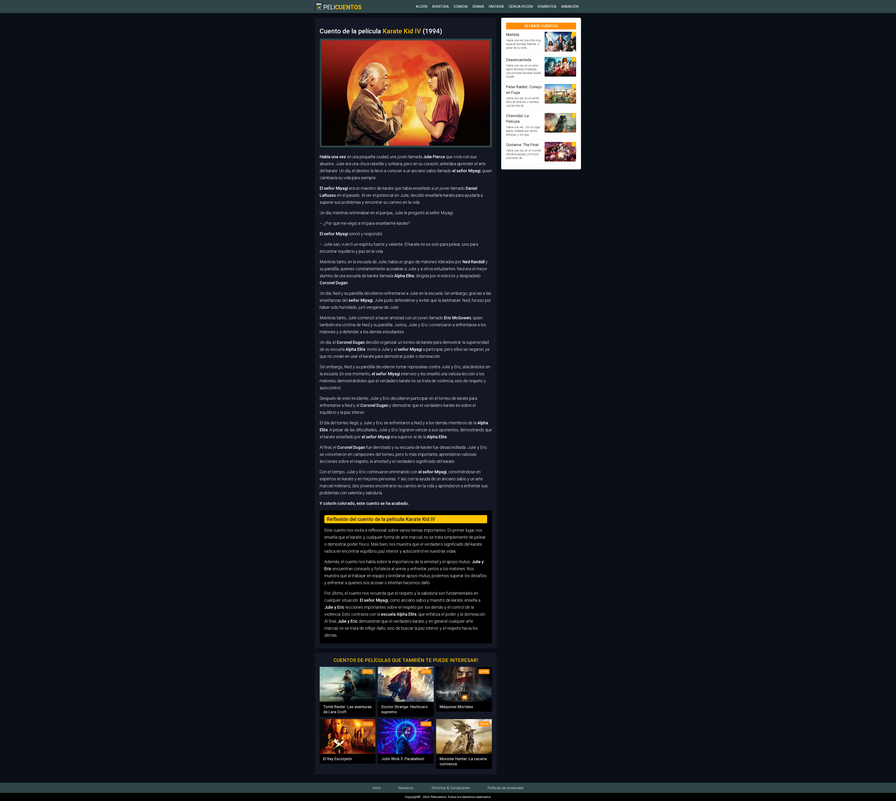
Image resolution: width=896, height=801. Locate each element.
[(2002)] (347, 752)
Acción (421, 6)
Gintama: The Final (522, 144)
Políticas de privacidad (505, 788)
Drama (478, 6)
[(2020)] (464, 752)
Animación (570, 6)
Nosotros (406, 788)
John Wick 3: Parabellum (402, 758)
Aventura (440, 6)
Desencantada (518, 59)
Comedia (461, 6)
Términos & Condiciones (450, 788)
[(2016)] (406, 700)
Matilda (512, 34)
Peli (341, 7)
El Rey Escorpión (337, 758)
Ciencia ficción (521, 6)
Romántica (547, 6)
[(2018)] (347, 700)
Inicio (377, 788)
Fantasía (496, 6)
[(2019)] (406, 752)
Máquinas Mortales (456, 706)
